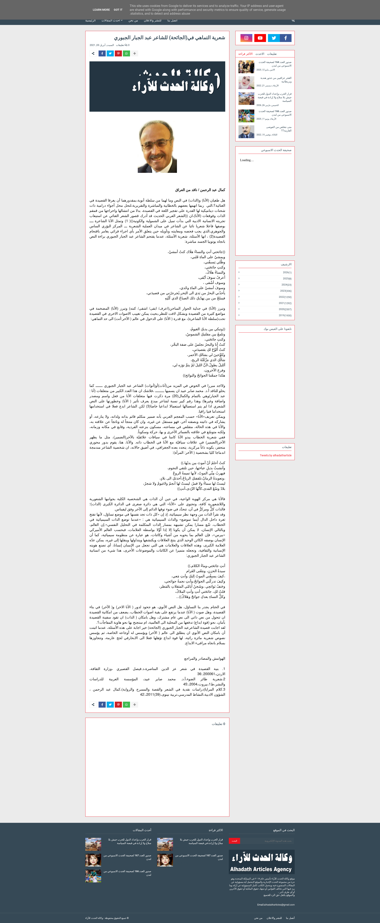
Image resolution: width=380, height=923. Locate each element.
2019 (285, 315)
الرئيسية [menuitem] (90, 20)
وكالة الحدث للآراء (94, 918)
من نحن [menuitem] (133, 20)
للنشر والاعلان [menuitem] (153, 20)
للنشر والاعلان (274, 917)
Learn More (101, 9)
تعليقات (272, 54)
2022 (285, 297)
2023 (286, 290)
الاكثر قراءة (245, 54)
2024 (287, 284)
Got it (118, 9)
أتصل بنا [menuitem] (172, 20)
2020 (285, 309)
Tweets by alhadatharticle (276, 455)
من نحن (258, 917)
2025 (287, 278)
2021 (285, 303)
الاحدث (260, 54)
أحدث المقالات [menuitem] (111, 20)
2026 (287, 272)
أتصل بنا (290, 917)
